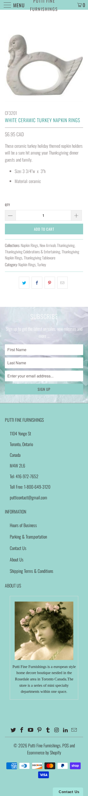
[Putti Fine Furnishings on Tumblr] (48, 729)
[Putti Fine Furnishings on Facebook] (22, 729)
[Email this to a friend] (62, 283)
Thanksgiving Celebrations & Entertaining (32, 252)
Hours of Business (23, 525)
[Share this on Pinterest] (49, 283)
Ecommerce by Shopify (44, 752)
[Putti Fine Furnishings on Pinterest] (39, 729)
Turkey (41, 264)
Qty (7, 204)
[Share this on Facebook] (37, 283)
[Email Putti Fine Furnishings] (74, 729)
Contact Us (18, 548)
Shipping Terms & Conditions (31, 571)
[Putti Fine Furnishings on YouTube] (30, 729)
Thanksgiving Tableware (39, 258)
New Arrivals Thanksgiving (57, 245)
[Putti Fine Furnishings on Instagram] (57, 729)
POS (65, 745)
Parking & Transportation (28, 536)
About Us (16, 559)
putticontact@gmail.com (28, 497)
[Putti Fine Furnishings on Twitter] (13, 729)
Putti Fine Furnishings (44, 5)
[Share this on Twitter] (24, 283)
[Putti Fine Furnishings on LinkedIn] (65, 729)
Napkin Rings (29, 245)
